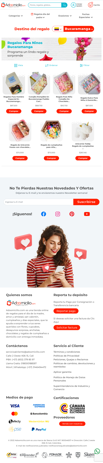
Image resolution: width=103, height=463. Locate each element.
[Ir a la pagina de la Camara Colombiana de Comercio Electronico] (72, 408)
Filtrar (86, 65)
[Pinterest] (71, 213)
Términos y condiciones (67, 351)
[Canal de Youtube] (86, 213)
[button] (14, 98)
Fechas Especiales (84, 15)
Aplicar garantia (62, 372)
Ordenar (53, 65)
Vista (20, 65)
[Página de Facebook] (43, 213)
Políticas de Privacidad (66, 355)
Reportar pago (66, 311)
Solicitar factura (67, 327)
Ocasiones (63, 16)
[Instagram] (57, 213)
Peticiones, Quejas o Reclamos (71, 359)
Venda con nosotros (72, 424)
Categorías (14, 16)
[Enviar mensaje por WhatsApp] (97, 451)
